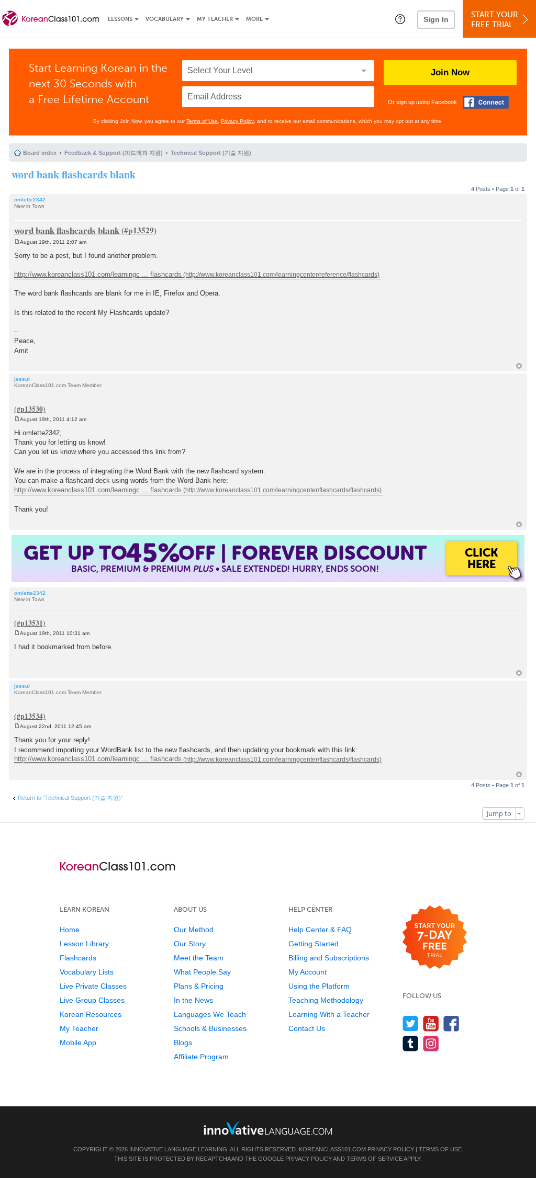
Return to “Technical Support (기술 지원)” (70, 798)
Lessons (120, 19)
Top (519, 366)
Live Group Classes (92, 1000)
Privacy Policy (237, 121)
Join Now (450, 72)
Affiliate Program (201, 1056)
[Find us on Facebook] (451, 1023)
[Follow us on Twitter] (411, 1023)
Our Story (190, 943)
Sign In (436, 19)
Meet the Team (199, 958)
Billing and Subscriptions (328, 958)
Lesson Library (84, 943)
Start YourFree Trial (494, 19)
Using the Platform (319, 986)
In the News (193, 1000)
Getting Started (313, 943)
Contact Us (306, 1028)
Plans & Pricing (199, 986)
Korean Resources (90, 1014)
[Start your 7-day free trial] (435, 937)
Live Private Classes (93, 986)
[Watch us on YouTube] (431, 1023)
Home (70, 929)
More (254, 19)
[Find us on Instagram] (431, 1043)
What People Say (202, 972)
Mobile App (78, 1042)
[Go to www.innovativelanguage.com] (268, 1128)
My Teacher (215, 19)
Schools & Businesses (210, 1028)
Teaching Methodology (325, 1000)
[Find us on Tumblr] (411, 1043)
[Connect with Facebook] (486, 102)
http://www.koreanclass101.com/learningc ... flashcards (98, 274)
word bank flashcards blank (74, 174)
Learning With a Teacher (329, 1014)
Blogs (183, 1042)
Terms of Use (202, 121)
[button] (400, 19)
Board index (40, 153)
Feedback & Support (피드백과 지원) (113, 153)
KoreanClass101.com (332, 1149)
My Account (307, 972)
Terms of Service (375, 1159)
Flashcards (78, 958)
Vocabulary (165, 19)
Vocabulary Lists (87, 972)
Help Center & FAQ (320, 929)
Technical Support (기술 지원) (211, 153)
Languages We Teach (210, 1014)
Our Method (194, 929)
